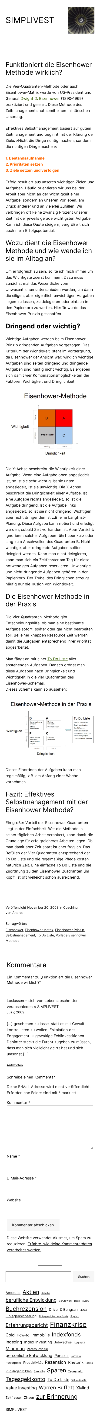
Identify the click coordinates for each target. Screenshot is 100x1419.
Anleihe (45, 1293)
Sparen (56, 1370)
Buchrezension (26, 1308)
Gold (10, 1334)
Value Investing (21, 1388)
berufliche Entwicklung (31, 1300)
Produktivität (33, 1362)
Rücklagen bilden (19, 1371)
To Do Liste (57, 659)
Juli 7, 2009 (15, 1012)
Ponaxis (61, 1355)
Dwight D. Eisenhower (40, 98)
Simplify (39, 1371)
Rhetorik (75, 1362)
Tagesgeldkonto (25, 1379)
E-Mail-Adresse (22, 1178)
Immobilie (40, 1334)
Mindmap (15, 1348)
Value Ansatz (79, 1380)
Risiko (89, 1362)
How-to (23, 1335)
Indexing (14, 1341)
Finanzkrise (68, 1324)
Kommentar (18, 1102)
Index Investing (38, 1342)
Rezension (55, 1362)
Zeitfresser (14, 1397)
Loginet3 (79, 1342)
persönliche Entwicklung (29, 1355)
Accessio (13, 1292)
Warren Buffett (56, 1387)
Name (13, 1156)
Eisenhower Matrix (39, 930)
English (74, 1316)
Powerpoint (13, 1362)
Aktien (31, 1292)
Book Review (81, 1300)
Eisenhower (14, 930)
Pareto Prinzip (37, 1349)
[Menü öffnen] (8, 42)
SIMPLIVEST (30, 20)
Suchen (84, 1277)
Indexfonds (66, 1334)
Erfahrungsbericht (27, 1325)
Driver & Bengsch (63, 1309)
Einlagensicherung (21, 1316)
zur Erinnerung (57, 1396)
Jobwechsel (63, 1342)
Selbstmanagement (20, 935)
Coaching (70, 907)
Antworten (15, 1065)
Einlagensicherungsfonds (53, 1316)
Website (14, 1200)
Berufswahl (65, 1300)
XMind (82, 1388)
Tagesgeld (75, 1371)
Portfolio (76, 1356)
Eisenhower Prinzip (69, 930)
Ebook (83, 1309)
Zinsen (29, 1397)
